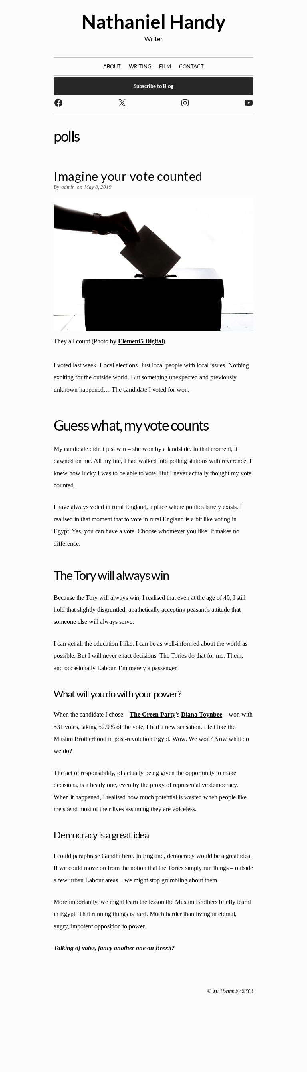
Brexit (163, 947)
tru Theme (223, 991)
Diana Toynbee (201, 714)
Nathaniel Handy (154, 21)
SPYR (247, 991)
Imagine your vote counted (128, 176)
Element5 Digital (140, 341)
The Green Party (152, 714)
